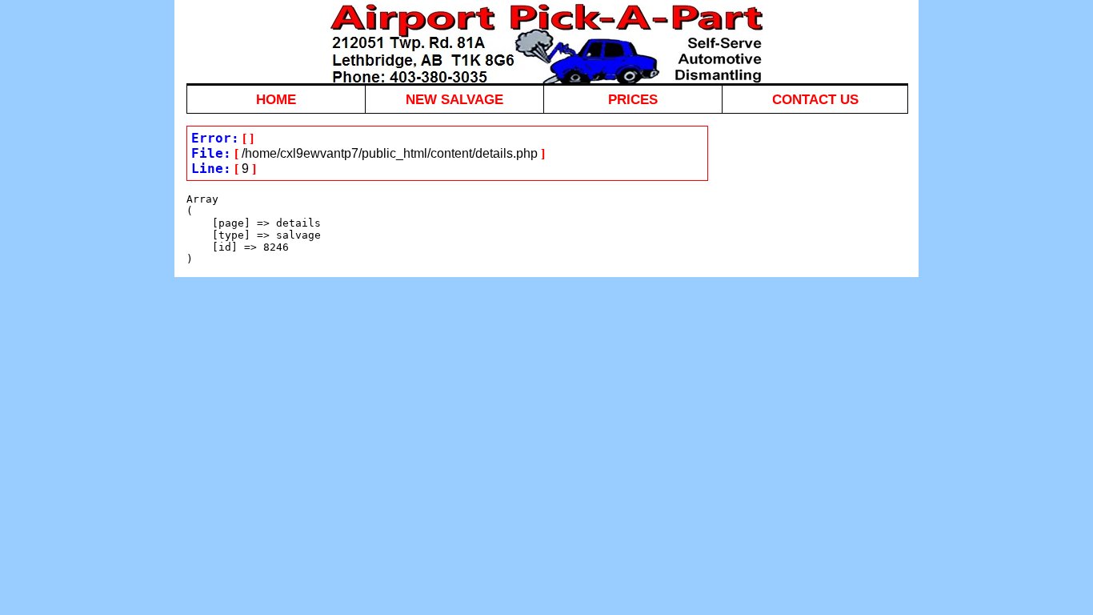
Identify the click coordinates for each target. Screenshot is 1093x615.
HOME (276, 99)
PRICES (633, 99)
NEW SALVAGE (454, 99)
